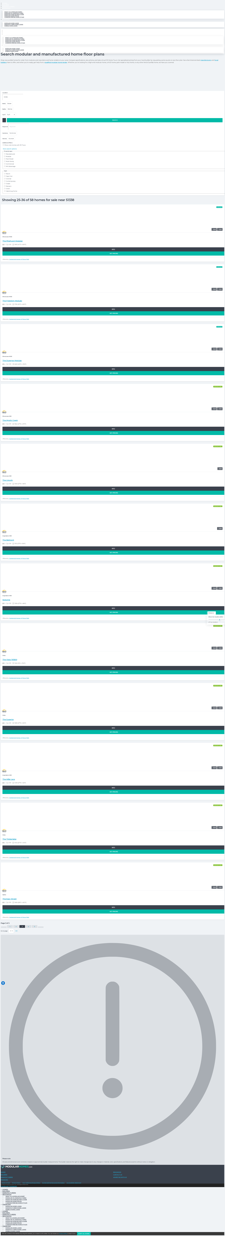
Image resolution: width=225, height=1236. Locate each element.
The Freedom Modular (12, 301)
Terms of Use (6, 1182)
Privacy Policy (16, 1182)
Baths (4, 109)
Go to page (4, 931)
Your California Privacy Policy (31, 1182)
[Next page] (41, 927)
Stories (4, 138)
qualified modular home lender (56, 62)
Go (16, 931)
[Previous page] (4, 927)
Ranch (8, 174)
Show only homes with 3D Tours (15, 145)
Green (8, 188)
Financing (6, 19)
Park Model (9, 159)
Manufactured (10, 154)
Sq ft (3, 114)
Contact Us (117, 1175)
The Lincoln (7, 480)
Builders (5, 5)
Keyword (5, 126)
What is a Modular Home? (13, 12)
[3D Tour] (220, 229)
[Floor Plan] (214, 229)
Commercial (10, 164)
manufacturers (205, 60)
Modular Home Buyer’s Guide (14, 14)
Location (5, 92)
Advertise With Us (120, 1177)
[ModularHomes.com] (16, 1167)
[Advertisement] (112, 77)
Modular (8, 156)
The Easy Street (9, 899)
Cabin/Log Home (11, 191)
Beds (4, 103)
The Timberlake (9, 839)
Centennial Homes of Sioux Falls (19, 259)
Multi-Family (10, 161)
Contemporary (11, 181)
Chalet (8, 183)
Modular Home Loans (11, 23)
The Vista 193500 (9, 660)
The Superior (8, 719)
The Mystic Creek (10, 420)
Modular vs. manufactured (13, 13)
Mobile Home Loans (10, 25)
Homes (4, 3)
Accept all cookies (83, 1233)
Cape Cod (9, 176)
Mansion (8, 186)
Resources (6, 8)
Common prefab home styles (14, 17)
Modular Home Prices (11, 15)
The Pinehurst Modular (12, 241)
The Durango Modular (12, 361)
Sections (5, 133)
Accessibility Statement (74, 1182)
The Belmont (8, 540)
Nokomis (6, 600)
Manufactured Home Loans (13, 24)
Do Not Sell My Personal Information (53, 1182)
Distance (211, 613)
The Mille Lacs (8, 779)
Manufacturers (8, 6)
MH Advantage (10, 166)
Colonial (8, 179)
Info (113, 249)
